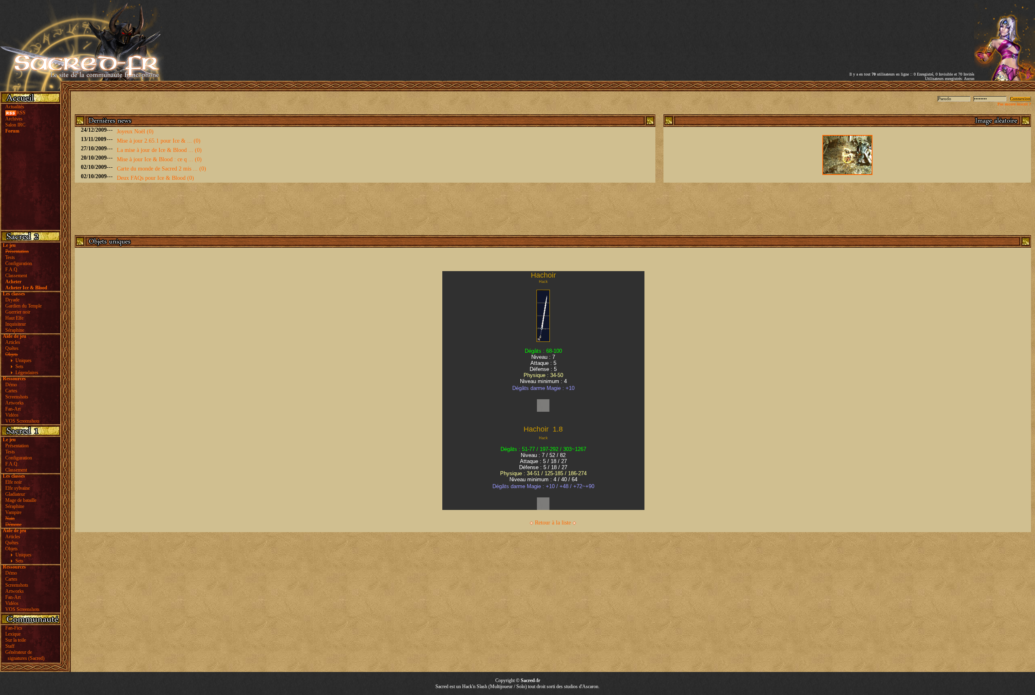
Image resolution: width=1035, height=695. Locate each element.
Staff (10, 646)
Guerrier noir (17, 312)
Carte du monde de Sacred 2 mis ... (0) (161, 169)
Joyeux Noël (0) (135, 131)
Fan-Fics (13, 628)
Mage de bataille (20, 500)
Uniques (23, 360)
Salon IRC (15, 125)
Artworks (14, 403)
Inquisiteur (15, 324)
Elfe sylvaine (17, 488)
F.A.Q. (12, 269)
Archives (14, 119)
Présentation (17, 446)
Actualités (14, 107)
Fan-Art (13, 409)
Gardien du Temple (23, 306)
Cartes (11, 391)
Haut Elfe (14, 318)
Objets (11, 549)
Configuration (18, 263)
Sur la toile (15, 640)
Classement (16, 275)
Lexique (13, 634)
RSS (21, 113)
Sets (19, 366)
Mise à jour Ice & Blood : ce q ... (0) (159, 159)
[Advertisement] (879, 29)
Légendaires (26, 372)
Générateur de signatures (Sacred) (23, 655)
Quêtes (12, 348)
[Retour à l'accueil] (82, 79)
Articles (12, 342)
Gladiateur (15, 494)
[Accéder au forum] (1004, 79)
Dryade (12, 300)
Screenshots (16, 397)
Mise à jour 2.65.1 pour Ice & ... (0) (159, 141)
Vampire (13, 512)
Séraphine (14, 330)
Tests (10, 257)
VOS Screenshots (22, 421)
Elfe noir (13, 482)
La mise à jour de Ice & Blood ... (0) (159, 150)
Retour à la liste (553, 523)
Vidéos (12, 415)
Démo (11, 385)
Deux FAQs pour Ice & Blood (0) (155, 178)
